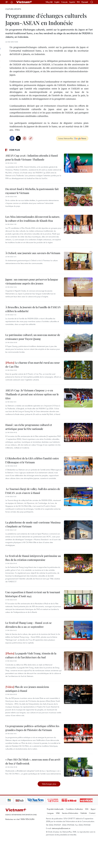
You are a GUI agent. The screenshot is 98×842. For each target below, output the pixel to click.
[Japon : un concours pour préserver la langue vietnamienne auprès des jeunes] (78, 287)
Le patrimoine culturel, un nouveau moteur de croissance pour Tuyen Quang (32, 337)
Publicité (84, 813)
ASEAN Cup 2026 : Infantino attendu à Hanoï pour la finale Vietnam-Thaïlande (31, 157)
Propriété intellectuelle (55, 809)
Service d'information (70, 813)
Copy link (30, 138)
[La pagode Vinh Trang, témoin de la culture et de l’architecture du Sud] (78, 661)
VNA (58, 813)
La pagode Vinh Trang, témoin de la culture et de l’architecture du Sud (30, 655)
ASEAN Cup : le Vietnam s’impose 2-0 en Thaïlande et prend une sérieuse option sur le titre (32, 394)
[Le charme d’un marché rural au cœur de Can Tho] (78, 370)
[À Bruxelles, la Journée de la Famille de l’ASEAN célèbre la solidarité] (78, 314)
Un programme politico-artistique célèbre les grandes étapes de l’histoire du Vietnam (32, 728)
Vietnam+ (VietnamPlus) (24, 2)
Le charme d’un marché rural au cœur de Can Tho (32, 364)
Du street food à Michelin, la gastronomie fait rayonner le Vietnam (32, 191)
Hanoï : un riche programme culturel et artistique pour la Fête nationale (28, 427)
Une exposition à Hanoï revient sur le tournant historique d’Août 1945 (32, 594)
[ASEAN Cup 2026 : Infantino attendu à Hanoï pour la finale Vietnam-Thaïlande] (78, 163)
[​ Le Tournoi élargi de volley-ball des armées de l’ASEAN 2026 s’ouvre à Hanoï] (78, 496)
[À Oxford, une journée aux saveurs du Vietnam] (78, 260)
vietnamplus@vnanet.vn (61, 828)
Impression (24, 138)
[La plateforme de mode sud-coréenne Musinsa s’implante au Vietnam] (78, 530)
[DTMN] (60, 800)
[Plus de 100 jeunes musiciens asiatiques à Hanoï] (78, 694)
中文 (78, 2)
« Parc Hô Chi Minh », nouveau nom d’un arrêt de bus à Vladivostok (32, 761)
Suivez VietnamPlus (65, 138)
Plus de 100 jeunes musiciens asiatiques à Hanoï (27, 689)
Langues (50, 813)
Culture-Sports (13, 9)
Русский (85, 2)
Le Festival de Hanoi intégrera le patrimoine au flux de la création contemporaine (33, 558)
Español (72, 2)
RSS (86, 809)
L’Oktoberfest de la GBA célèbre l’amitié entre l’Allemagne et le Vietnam (32, 460)
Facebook (12, 138)
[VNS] (27, 800)
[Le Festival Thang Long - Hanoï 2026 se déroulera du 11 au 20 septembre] (78, 630)
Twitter (18, 138)
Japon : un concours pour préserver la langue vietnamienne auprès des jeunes (31, 281)
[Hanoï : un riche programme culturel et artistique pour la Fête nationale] (78, 432)
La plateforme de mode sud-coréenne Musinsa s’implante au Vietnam (32, 524)
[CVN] (44, 800)
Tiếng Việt (49, 2)
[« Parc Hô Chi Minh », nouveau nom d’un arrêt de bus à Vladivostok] (78, 767)
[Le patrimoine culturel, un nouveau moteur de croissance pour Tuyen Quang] (78, 342)
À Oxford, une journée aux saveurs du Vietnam (32, 253)
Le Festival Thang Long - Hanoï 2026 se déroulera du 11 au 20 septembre (28, 624)
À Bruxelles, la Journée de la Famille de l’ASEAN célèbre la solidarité (33, 309)
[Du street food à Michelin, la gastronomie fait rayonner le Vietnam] (78, 196)
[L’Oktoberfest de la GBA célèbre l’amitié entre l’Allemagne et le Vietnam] (78, 465)
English (57, 2)
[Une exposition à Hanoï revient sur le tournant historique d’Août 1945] (78, 599)
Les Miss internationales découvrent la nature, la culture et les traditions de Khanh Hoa (32, 218)
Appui (93, 809)
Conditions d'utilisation (74, 809)
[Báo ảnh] (78, 800)
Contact (92, 813)
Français (64, 2)
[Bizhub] (11, 800)
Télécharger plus (49, 783)
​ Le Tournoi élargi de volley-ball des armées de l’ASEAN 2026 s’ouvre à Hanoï (32, 491)
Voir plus (14, 149)
